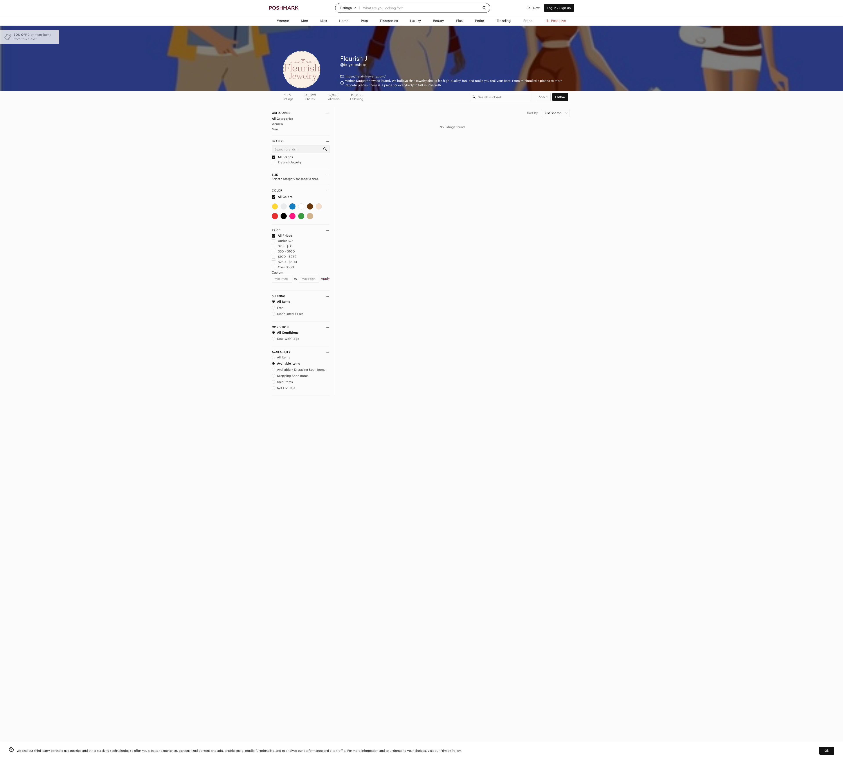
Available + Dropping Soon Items (301, 370)
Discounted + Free (290, 314)
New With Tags (288, 339)
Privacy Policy (450, 751)
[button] (348, 8)
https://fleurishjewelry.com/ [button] (365, 76)
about (543, 97)
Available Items (288, 363)
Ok (827, 751)
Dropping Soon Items (292, 376)
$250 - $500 (287, 262)
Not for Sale (286, 388)
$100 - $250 (287, 257)
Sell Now (533, 8)
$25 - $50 (285, 246)
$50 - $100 (286, 251)
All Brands (285, 157)
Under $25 (285, 241)
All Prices (285, 236)
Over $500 (286, 267)
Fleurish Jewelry (289, 162)
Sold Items (285, 382)
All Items (283, 302)
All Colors (285, 197)
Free (280, 308)
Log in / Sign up (559, 8)
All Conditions (288, 333)
